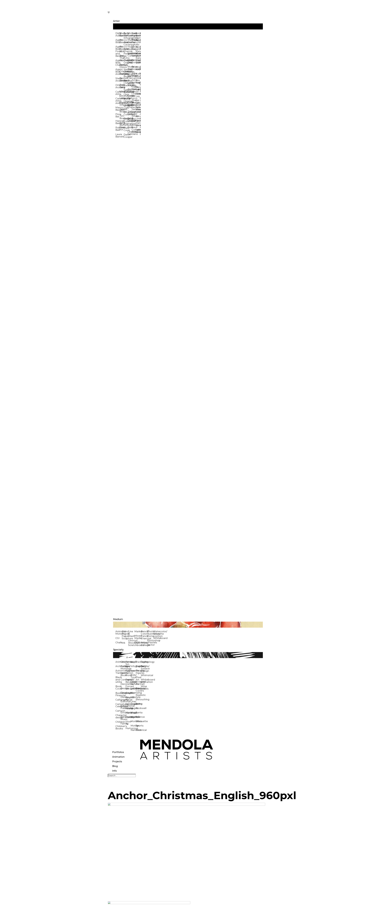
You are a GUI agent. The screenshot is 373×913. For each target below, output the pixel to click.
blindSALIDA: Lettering (121, 97)
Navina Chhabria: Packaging (126, 83)
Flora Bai (117, 115)
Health (128, 708)
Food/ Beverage (128, 680)
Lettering (133, 688)
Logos (133, 708)
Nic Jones (138, 45)
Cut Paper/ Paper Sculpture (125, 635)
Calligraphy (117, 699)
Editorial (123, 701)
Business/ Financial (117, 694)
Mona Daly (129, 61)
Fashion (128, 671)
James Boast (121, 110)
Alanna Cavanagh (126, 43)
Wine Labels (143, 687)
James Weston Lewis (138, 109)
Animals (117, 662)
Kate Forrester (134, 34)
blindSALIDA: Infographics (121, 103)
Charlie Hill (134, 94)
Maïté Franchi (134, 41)
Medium (118, 619)
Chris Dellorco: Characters (129, 105)
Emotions (123, 712)
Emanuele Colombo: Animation (126, 121)
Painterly (138, 666)
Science (138, 717)
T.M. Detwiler (129, 112)
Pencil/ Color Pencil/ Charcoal (144, 635)
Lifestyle (133, 697)
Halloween (128, 704)
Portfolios (118, 752)
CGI (117, 638)
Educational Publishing (123, 707)
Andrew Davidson (129, 90)
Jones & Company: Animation (138, 37)
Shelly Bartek (121, 34)
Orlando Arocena (117, 86)
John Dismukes (129, 119)
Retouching (138, 699)
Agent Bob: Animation (117, 71)
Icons (133, 662)
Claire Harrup (134, 88)
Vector (150, 644)
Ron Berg (121, 86)
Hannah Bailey (117, 122)
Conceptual (123, 679)
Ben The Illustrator (121, 58)
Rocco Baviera (121, 41)
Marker (137, 631)
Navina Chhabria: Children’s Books (126, 73)
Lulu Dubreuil (129, 126)
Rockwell (138, 708)
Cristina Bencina (121, 72)
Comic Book (123, 674)
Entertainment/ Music (123, 718)
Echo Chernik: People (126, 51)
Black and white (117, 679)
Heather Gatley (134, 54)
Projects (117, 761)
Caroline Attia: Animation (117, 101)
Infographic (133, 666)
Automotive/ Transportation (117, 671)
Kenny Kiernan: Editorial (138, 60)
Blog (115, 766)
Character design (117, 716)
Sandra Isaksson (134, 110)
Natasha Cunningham (129, 54)
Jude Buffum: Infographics (126, 35)
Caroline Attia (117, 93)
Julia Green (134, 74)
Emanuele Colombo (126, 113)
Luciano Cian (126, 106)
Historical (128, 712)
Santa (138, 712)
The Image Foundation (134, 102)
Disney (123, 697)
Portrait (138, 684)
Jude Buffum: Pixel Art (121, 126)
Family (123, 723)
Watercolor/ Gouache (156, 632)
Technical (138, 730)
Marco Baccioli (117, 108)
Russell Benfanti (121, 79)
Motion (133, 725)
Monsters (133, 721)
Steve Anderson (117, 79)
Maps (133, 712)
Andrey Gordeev (134, 61)
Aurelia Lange (138, 88)
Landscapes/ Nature (133, 682)
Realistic (138, 695)
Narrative (133, 730)
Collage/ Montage (123, 667)
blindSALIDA (121, 91)
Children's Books (117, 727)
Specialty (118, 649)
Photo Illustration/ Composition (150, 633)
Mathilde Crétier (129, 41)
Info (114, 770)
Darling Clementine (129, 77)
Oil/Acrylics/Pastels (137, 642)
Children (117, 721)
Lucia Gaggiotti (134, 47)
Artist (116, 21)
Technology (143, 662)
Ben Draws (121, 65)
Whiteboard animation (143, 680)
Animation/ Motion (118, 632)
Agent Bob (117, 41)
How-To (128, 722)
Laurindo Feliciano (129, 132)
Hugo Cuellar (129, 47)
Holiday (128, 717)
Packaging (138, 662)
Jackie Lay (138, 95)
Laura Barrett (117, 135)
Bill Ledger (138, 101)
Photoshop (150, 640)
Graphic (128, 693)
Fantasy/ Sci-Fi (128, 664)
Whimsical (143, 675)
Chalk (118, 642)
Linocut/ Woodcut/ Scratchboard (131, 643)
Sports (138, 725)
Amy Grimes (134, 81)
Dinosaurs (123, 692)
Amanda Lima (138, 117)
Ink (123, 642)
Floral (128, 675)
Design (123, 688)
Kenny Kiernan (138, 52)
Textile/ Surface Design (143, 668)
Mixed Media (137, 637)
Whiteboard (156, 638)
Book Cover (117, 687)
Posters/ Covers (138, 689)
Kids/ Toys (133, 676)
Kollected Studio (138, 74)
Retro (138, 703)
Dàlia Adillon (117, 34)
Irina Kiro (138, 68)
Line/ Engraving (133, 702)
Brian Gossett (134, 67)
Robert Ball (117, 128)
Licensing (133, 692)
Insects (133, 670)
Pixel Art (138, 678)
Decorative (123, 684)
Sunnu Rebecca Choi (126, 92)
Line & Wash (131, 633)
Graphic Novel (128, 698)
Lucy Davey (129, 83)
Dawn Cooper (126, 135)
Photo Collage (144, 644)
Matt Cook (126, 129)
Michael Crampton (129, 34)
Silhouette (138, 721)
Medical (133, 717)
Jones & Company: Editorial (134, 128)
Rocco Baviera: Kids (121, 49)
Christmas (123, 662)
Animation (118, 756)
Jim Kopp (138, 81)
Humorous (128, 728)
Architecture (117, 666)
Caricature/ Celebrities (117, 705)
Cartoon (117, 710)
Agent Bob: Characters (117, 62)
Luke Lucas (138, 130)
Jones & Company (134, 118)
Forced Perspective (128, 687)
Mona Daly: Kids (129, 69)
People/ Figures (138, 671)
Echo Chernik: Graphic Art (126, 61)
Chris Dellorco (129, 97)
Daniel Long (138, 124)
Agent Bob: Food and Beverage (117, 51)
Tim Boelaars (121, 117)
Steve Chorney (126, 100)
